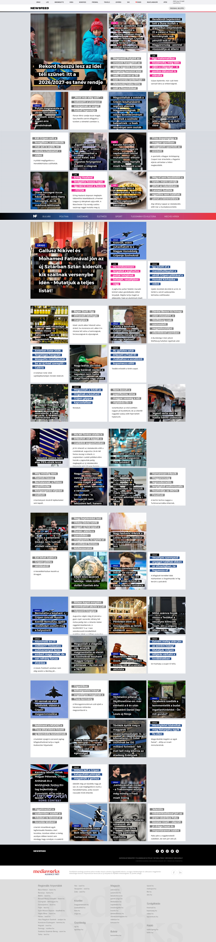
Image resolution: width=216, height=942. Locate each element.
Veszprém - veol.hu (82, 889)
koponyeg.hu (152, 911)
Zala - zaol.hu (79, 892)
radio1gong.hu (152, 929)
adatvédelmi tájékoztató (127, 858)
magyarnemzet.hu (81, 905)
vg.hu (76, 926)
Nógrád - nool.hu (44, 925)
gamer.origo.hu (116, 899)
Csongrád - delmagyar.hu (48, 902)
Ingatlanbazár (152, 2)
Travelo (107, 2)
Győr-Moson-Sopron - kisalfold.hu (51, 911)
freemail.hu (151, 908)
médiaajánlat (178, 858)
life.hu (149, 892)
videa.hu (150, 914)
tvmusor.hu (114, 922)
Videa (71, 2)
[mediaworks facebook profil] (173, 872)
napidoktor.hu (115, 905)
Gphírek (118, 2)
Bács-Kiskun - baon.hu (47, 890)
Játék (165, 2)
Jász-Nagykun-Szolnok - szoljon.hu (52, 919)
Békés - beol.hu (44, 896)
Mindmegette (59, 2)
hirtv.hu (77, 911)
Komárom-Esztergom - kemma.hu (51, 922)
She (128, 2)
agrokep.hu (78, 929)
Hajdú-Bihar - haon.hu (47, 913)
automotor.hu (115, 893)
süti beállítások (159, 858)
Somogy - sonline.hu (46, 928)
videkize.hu (114, 919)
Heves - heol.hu (44, 916)
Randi (139, 2)
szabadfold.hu (79, 908)
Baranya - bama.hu (45, 893)
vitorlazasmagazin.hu (118, 916)
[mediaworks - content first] (46, 872)
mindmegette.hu (116, 908)
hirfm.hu (150, 932)
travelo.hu (114, 911)
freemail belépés (177, 8)
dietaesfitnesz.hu (117, 913)
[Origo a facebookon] (157, 851)
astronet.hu (115, 890)
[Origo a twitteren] (162, 851)
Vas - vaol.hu (79, 886)
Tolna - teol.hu (43, 934)
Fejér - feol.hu (43, 908)
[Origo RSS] (177, 851)
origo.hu (77, 914)
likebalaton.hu (116, 902)
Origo (38, 2)
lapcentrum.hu (152, 917)
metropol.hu (151, 889)
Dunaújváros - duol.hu (47, 905)
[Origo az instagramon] (167, 851)
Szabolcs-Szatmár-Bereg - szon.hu (52, 931)
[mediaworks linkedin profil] (180, 872)
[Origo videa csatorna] (172, 851)
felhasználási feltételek (144, 858)
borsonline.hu (115, 935)
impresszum (169, 858)
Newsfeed (82, 2)
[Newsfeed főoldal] (39, 851)
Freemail (95, 2)
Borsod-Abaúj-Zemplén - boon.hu (51, 899)
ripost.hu (150, 886)
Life (47, 2)
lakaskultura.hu (116, 896)
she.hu (149, 895)
